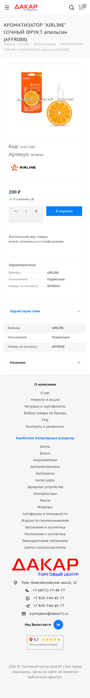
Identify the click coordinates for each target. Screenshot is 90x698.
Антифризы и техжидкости (45, 514)
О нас (45, 393)
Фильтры (45, 507)
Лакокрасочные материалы (45, 541)
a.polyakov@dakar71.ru (49, 613)
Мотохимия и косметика (45, 534)
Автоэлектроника (45, 467)
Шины (45, 446)
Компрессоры (45, 493)
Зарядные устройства (45, 487)
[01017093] (45, 99)
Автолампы (45, 473)
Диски (45, 453)
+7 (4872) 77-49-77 (48, 590)
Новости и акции (45, 399)
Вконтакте (58, 624)
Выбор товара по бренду (45, 413)
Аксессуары (45, 480)
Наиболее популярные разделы (45, 438)
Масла (45, 500)
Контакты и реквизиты (45, 426)
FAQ (45, 420)
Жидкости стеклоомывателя (45, 520)
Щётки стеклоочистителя (45, 547)
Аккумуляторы (45, 460)
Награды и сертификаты (45, 406)
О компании (45, 384)
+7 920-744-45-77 (48, 598)
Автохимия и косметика (45, 527)
